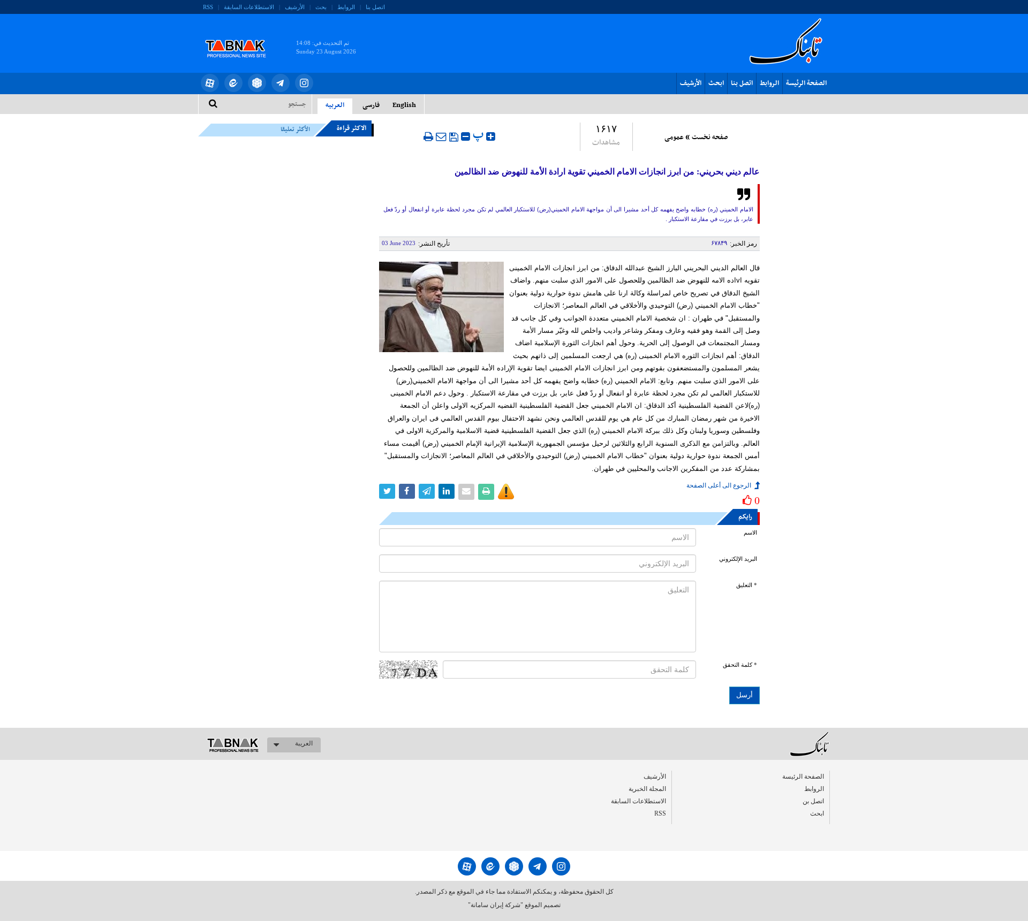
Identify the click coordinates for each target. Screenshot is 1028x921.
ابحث (716, 83)
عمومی (674, 137)
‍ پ (479, 135)
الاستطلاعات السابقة (249, 7)
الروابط (346, 7)
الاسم (750, 533)
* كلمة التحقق (740, 665)
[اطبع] (428, 136)
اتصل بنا (375, 7)
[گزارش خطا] (506, 492)
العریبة (304, 743)
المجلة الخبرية (647, 789)
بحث (321, 7)
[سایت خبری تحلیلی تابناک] (242, 36)
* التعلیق (746, 585)
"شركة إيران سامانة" (495, 905)
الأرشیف (295, 7)
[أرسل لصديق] (441, 136)
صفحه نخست (710, 137)
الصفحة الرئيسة (806, 83)
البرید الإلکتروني (738, 559)
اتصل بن (813, 801)
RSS (208, 7)
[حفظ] (453, 137)
